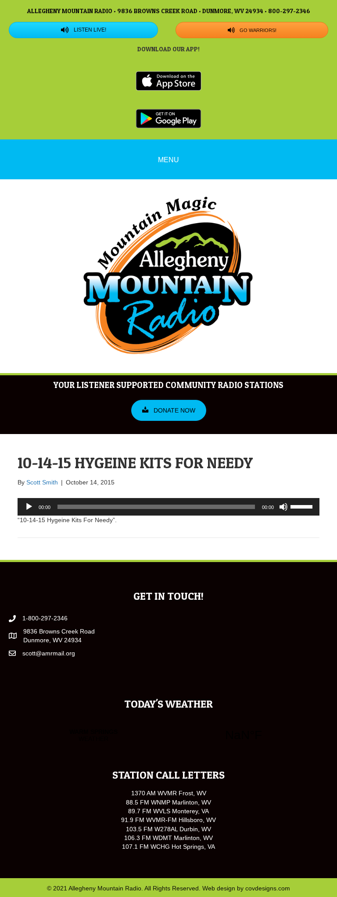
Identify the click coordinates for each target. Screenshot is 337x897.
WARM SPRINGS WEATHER (168, 735)
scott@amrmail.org (48, 653)
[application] (168, 507)
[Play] (29, 506)
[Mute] (283, 506)
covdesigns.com (267, 888)
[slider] (302, 506)
